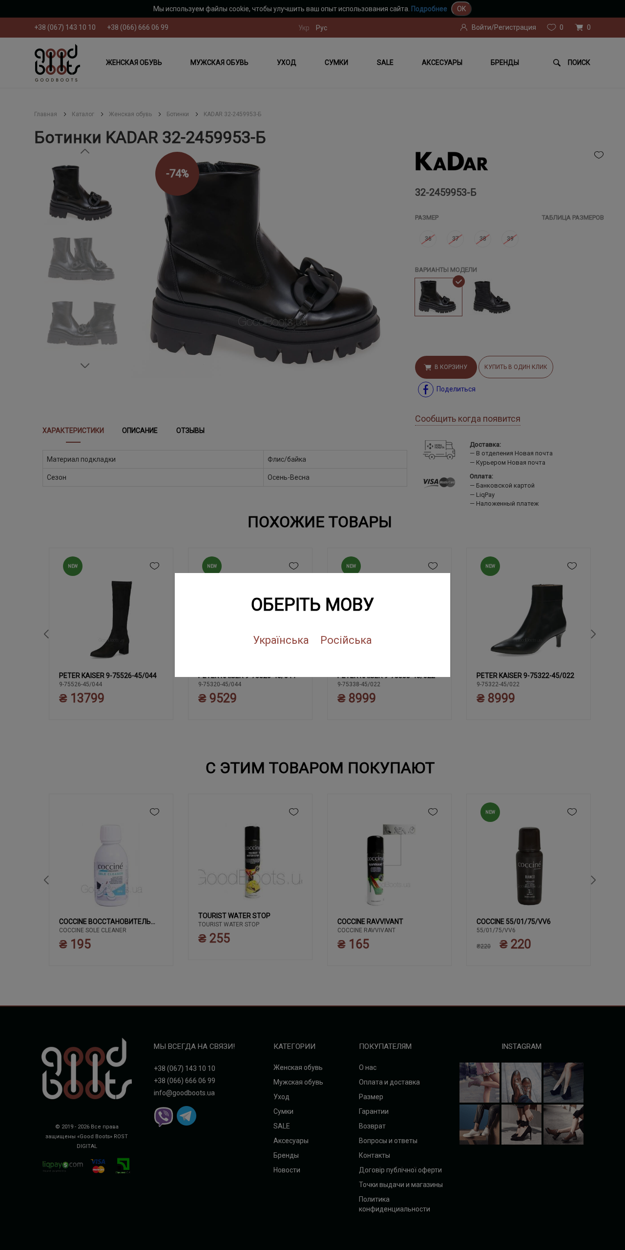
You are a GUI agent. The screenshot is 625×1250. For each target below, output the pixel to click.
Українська (281, 640)
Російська (346, 640)
